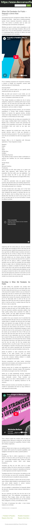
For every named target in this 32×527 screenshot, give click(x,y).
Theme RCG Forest (23, 524)
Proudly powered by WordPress (11, 524)
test (8, 508)
